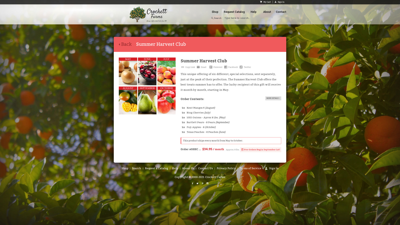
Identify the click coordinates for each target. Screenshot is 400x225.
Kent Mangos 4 (201, 107)
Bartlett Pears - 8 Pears (208, 122)
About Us (188, 168)
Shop (215, 11)
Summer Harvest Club (204, 61)
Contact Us (205, 168)
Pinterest (217, 67)
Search (217, 18)
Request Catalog (234, 11)
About (267, 11)
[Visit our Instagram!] (207, 183)
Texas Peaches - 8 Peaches (206, 132)
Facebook (233, 67)
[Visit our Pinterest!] (202, 183)
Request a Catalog (156, 168)
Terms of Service (250, 168)
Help (253, 11)
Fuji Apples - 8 (201, 127)
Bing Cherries (198, 112)
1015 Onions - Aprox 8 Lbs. (206, 117)
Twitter (247, 67)
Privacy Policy (226, 168)
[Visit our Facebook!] (192, 183)
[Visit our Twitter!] (197, 183)
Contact (281, 11)
